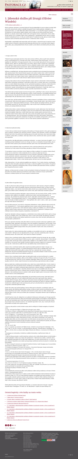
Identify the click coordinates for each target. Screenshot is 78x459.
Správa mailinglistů (67, 20)
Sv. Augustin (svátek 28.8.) (66, 87)
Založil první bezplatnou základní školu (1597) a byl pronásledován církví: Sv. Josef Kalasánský (66, 149)
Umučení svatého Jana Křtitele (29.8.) (67, 57)
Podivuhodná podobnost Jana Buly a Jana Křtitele (66, 106)
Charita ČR (49, 433)
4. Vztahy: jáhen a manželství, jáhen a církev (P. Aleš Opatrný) (22, 399)
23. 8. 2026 (68, 27)
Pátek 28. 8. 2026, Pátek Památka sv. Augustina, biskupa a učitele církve (67, 35)
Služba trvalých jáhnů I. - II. (15, 25)
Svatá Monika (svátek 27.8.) (66, 125)
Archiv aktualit (65, 191)
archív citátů (70, 6)
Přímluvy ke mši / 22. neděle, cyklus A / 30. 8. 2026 (67, 76)
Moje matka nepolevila (65, 4)
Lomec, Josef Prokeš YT (47, 435)
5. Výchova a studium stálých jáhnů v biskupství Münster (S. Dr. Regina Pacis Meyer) (27, 401)
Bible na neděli (66, 25)
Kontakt (6, 454)
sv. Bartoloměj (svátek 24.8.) (66, 168)
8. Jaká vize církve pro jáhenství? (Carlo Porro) (18, 420)
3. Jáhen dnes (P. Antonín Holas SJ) (15, 397)
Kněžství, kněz (12, 428)
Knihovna (54, 14)
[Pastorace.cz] (15, 5)
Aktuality (65, 52)
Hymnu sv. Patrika (29, 449)
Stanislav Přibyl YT (50, 434)
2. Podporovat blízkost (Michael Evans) (16, 395)
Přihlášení (65, 18)
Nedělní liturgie (67, 47)
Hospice (53, 433)
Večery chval (52, 436)
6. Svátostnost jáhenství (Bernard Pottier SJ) (17, 403)
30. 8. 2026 (64, 27)
